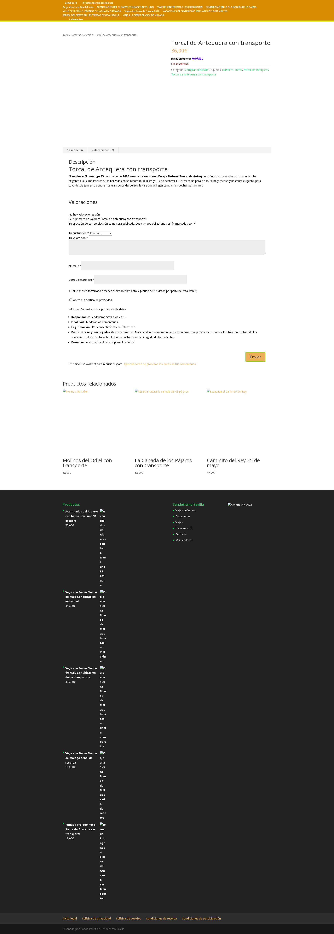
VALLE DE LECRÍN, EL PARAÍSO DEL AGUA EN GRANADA (92, 11)
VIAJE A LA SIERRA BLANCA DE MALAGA (143, 15)
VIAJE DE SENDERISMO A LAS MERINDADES (180, 7)
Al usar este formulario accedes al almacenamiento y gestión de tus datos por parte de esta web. (134, 291)
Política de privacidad (96, 918)
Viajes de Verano (186, 510)
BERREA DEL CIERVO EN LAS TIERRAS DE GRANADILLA (91, 15)
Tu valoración (78, 238)
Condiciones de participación (201, 918)
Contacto (181, 534)
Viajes (179, 522)
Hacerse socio (184, 528)
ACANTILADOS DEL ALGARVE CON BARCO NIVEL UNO (125, 7)
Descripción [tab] (75, 150)
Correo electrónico (81, 279)
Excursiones (183, 516)
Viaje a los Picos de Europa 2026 (141, 11)
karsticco (227, 70)
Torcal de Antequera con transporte (193, 74)
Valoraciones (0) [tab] (103, 150)
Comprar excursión (82, 35)
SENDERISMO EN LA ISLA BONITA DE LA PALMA (231, 7)
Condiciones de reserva (161, 918)
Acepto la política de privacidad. (92, 300)
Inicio (66, 35)
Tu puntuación (79, 233)
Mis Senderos (184, 540)
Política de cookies (128, 918)
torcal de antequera (256, 70)
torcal (238, 70)
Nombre (75, 266)
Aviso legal (70, 918)
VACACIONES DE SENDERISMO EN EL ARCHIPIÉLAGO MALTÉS (195, 11)
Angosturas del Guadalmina (78, 7)
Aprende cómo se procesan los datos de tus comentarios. (160, 364)
